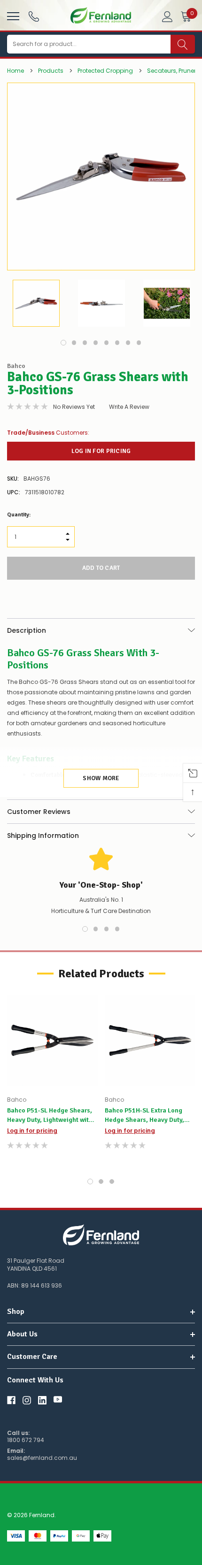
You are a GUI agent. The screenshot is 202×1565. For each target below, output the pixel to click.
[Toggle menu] (12, 15)
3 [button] (85, 342)
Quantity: (19, 514)
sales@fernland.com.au (42, 1458)
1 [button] (63, 342)
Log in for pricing (101, 451)
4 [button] (95, 342)
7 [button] (128, 342)
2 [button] (74, 342)
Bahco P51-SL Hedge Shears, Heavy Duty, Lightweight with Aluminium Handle (50, 1115)
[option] (101, 176)
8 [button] (139, 342)
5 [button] (106, 342)
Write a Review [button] (129, 407)
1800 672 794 (25, 1440)
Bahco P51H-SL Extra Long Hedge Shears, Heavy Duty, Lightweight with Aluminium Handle (146, 1115)
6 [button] (117, 342)
